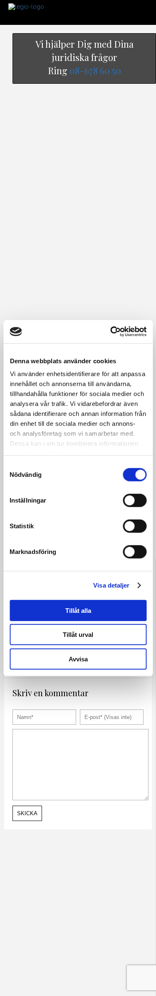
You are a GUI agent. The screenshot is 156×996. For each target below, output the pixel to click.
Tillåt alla (78, 610)
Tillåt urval (78, 634)
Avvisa (78, 658)
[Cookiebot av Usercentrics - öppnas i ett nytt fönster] (111, 331)
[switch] (134, 500)
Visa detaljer (111, 585)
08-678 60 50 (95, 70)
